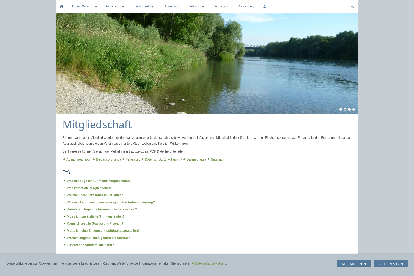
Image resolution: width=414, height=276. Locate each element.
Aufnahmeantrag (78, 159)
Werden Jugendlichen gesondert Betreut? (98, 238)
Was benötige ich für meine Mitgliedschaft (98, 181)
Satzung (217, 159)
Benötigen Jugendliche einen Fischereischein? (102, 209)
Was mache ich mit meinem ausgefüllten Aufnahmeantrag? (111, 202)
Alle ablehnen (354, 264)
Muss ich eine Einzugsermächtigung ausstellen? (103, 230)
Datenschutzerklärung (210, 263)
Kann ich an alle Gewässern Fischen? (95, 223)
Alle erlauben (391, 264)
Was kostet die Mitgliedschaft (89, 188)
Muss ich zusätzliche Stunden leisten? (96, 216)
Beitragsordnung (108, 159)
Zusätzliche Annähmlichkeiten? (90, 245)
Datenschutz (196, 159)
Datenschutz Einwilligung (163, 159)
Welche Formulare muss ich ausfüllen (95, 195)
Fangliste (132, 159)
